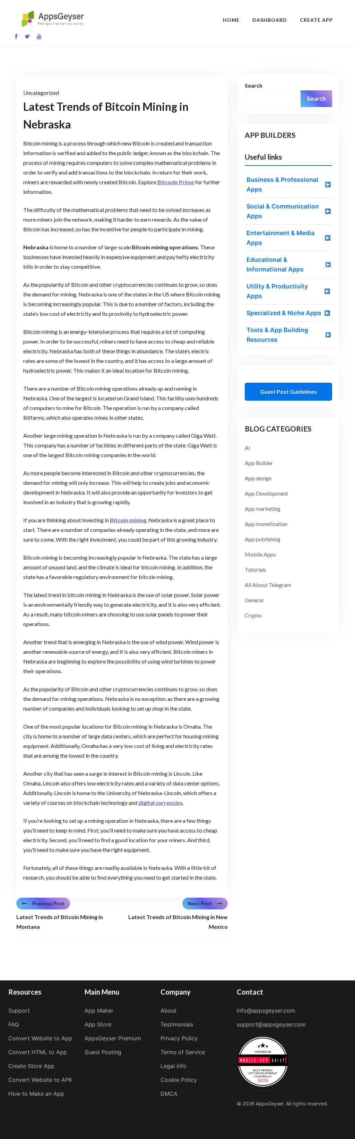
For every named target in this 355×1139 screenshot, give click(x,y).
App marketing (262, 508)
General (254, 600)
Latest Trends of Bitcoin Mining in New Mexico (178, 922)
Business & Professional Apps (282, 184)
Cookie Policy (179, 1079)
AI (247, 447)
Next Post (200, 903)
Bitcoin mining (128, 520)
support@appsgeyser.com (271, 1024)
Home (231, 20)
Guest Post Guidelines (288, 391)
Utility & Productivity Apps (277, 291)
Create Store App (31, 1065)
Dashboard (269, 20)
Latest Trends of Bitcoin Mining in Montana (59, 922)
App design (258, 478)
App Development (266, 493)
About (168, 1010)
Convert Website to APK (40, 1079)
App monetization (266, 523)
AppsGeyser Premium (113, 1038)
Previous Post (48, 903)
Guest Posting (103, 1052)
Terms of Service (183, 1052)
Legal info (174, 1065)
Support (19, 1010)
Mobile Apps (260, 554)
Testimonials (177, 1024)
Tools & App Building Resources (277, 334)
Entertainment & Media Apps (280, 237)
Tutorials (255, 569)
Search (253, 85)
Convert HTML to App (37, 1052)
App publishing (262, 539)
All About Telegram (268, 584)
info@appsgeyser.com (266, 1010)
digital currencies (160, 802)
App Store (98, 1024)
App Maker (99, 1010)
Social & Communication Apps (282, 211)
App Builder (259, 463)
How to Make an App (36, 1093)
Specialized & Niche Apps (283, 313)
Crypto (253, 615)
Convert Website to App (40, 1038)
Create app (316, 20)
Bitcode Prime (175, 182)
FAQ (13, 1024)
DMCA (169, 1093)
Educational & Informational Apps (275, 264)
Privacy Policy (179, 1038)
